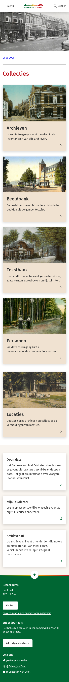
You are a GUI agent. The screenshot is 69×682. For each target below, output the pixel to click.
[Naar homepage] (34, 6)
